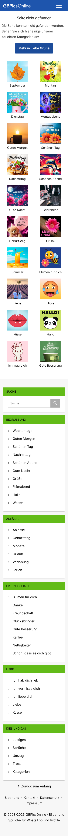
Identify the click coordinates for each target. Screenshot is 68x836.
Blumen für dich (25, 597)
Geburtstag (21, 538)
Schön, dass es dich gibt (32, 653)
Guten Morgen (24, 439)
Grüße (17, 479)
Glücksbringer (24, 621)
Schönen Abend (25, 463)
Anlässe (19, 530)
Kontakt (29, 798)
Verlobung (21, 562)
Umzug (18, 756)
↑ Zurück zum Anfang (34, 786)
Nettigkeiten (22, 645)
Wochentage (22, 431)
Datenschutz (49, 798)
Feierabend (21, 487)
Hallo (17, 495)
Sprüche (19, 748)
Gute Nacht (21, 471)
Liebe (17, 704)
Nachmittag (22, 455)
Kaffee (18, 637)
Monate (19, 546)
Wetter (18, 503)
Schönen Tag (23, 447)
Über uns (12, 798)
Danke (18, 605)
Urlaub (18, 554)
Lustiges (19, 740)
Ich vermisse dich (26, 688)
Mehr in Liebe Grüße (34, 48)
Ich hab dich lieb (25, 680)
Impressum (34, 803)
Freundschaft (23, 613)
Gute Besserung (25, 629)
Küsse (17, 712)
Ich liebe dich (23, 696)
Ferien (17, 570)
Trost (17, 764)
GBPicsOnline (36, 814)
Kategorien (21, 772)
